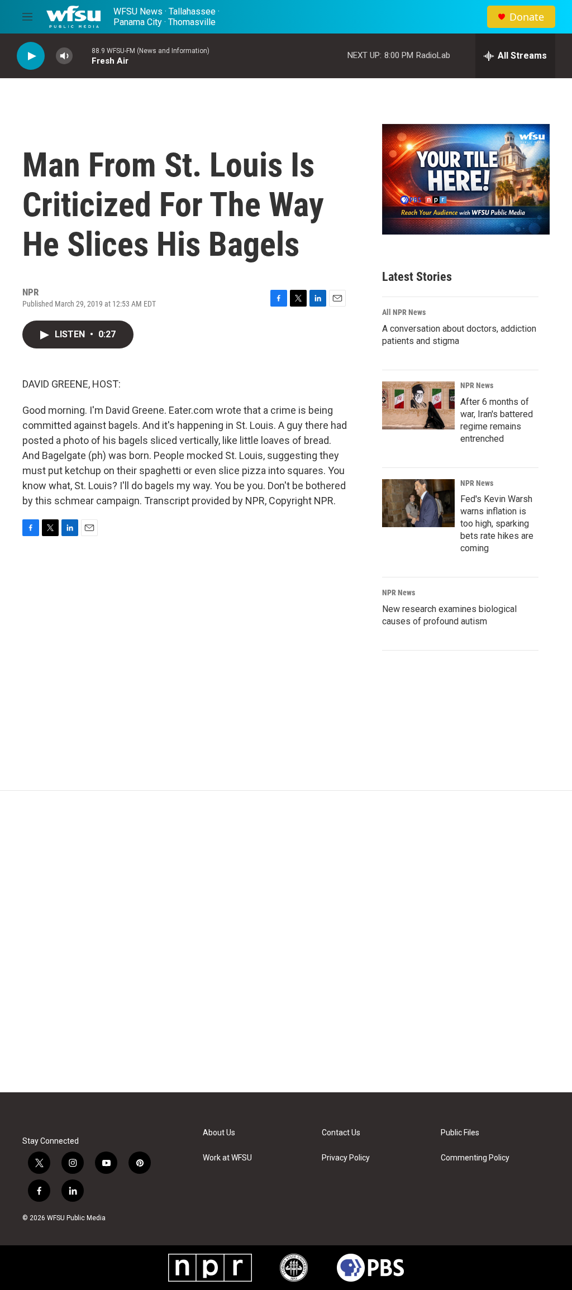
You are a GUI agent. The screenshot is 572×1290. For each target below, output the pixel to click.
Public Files (460, 1133)
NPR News (476, 385)
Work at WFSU (227, 1158)
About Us (219, 1133)
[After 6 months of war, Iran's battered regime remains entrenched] (418, 405)
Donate (526, 17)
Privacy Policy (346, 1158)
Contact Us (341, 1133)
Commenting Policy (475, 1158)
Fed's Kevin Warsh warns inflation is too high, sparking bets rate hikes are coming (496, 523)
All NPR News (404, 312)
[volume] (64, 56)
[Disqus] (286, 941)
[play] (31, 56)
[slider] (82, 55)
